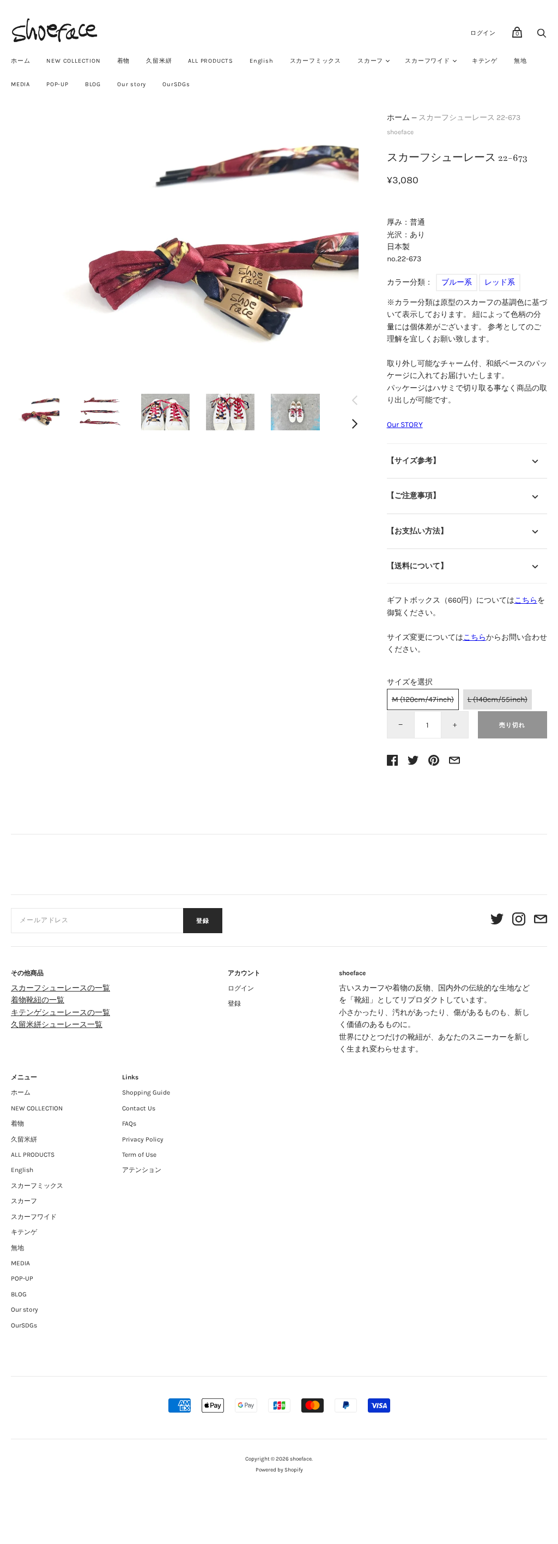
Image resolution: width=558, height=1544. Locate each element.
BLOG (93, 84)
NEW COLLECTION (73, 60)
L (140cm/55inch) (497, 699)
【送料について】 (417, 565)
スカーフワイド (427, 60)
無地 (520, 60)
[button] (35, 412)
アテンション (141, 1170)
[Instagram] (518, 920)
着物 (123, 60)
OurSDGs (176, 84)
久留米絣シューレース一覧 (56, 1024)
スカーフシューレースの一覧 (60, 988)
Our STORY (405, 424)
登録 (202, 920)
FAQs (129, 1123)
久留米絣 (159, 60)
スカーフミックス (315, 60)
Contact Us (138, 1108)
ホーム (20, 60)
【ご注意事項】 (413, 495)
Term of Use (139, 1154)
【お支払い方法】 (417, 531)
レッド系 (499, 282)
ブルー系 (456, 282)
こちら (525, 600)
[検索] (541, 36)
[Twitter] (497, 920)
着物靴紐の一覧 (37, 1000)
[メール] (540, 920)
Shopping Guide (146, 1092)
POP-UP (57, 84)
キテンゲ (485, 60)
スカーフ (370, 60)
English (262, 60)
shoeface (400, 132)
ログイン (483, 33)
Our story (131, 84)
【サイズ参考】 (413, 460)
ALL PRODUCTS (210, 60)
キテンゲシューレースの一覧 (60, 1012)
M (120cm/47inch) (423, 699)
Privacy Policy (142, 1139)
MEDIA (20, 84)
